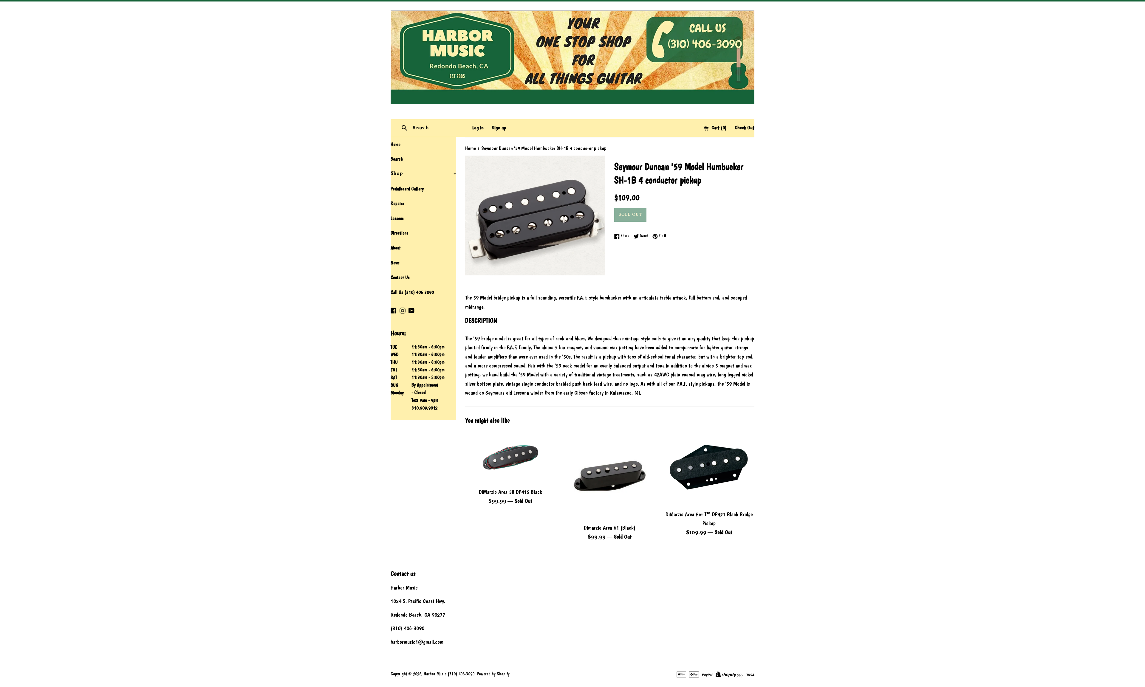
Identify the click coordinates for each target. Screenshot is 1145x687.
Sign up (499, 128)
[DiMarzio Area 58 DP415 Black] (510, 457)
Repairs (397, 203)
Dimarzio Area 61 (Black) (609, 527)
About (396, 248)
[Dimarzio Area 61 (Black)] (609, 475)
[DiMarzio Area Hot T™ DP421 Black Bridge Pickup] (709, 468)
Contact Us (400, 277)
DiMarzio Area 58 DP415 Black (510, 492)
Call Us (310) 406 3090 (412, 292)
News (395, 263)
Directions (399, 233)
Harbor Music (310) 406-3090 (449, 674)
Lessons (397, 218)
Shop (423, 173)
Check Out (744, 128)
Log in (478, 128)
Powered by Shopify (493, 674)
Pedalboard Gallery (407, 189)
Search (397, 159)
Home (395, 144)
